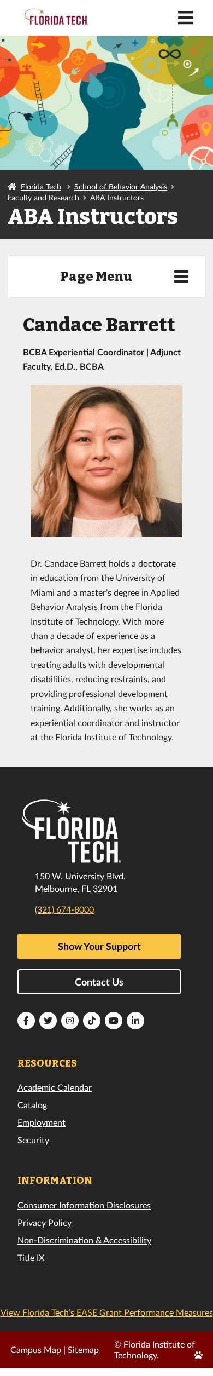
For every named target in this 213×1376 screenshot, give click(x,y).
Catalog (32, 1104)
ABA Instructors (117, 197)
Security (33, 1140)
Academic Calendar (54, 1087)
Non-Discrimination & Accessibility (84, 1240)
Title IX (30, 1257)
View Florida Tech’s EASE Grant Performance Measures (107, 1312)
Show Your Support (99, 946)
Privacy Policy (44, 1222)
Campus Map (35, 1349)
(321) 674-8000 (64, 909)
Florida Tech (41, 186)
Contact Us (99, 982)
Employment (41, 1122)
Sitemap (83, 1349)
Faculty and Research (43, 197)
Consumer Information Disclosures (84, 1205)
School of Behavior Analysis (120, 186)
